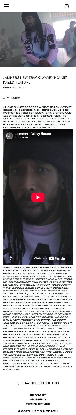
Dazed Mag (46, 128)
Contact (38, 395)
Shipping (38, 400)
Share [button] (13, 98)
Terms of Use (38, 404)
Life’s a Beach (45, 411)
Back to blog (40, 383)
